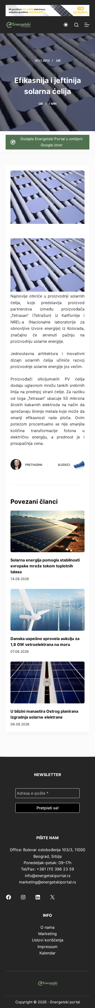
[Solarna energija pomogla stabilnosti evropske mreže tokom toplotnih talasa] (47, 531)
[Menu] (87, 24)
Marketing (47, 933)
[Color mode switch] (65, 24)
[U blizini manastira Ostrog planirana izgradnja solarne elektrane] (47, 682)
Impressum (47, 946)
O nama (47, 927)
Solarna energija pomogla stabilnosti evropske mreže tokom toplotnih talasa (45, 566)
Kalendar (47, 953)
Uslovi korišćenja (47, 940)
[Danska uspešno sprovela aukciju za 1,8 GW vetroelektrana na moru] (47, 610)
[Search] (76, 25)
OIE (58, 60)
